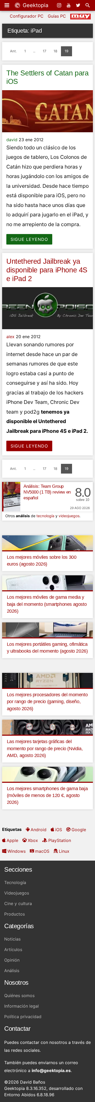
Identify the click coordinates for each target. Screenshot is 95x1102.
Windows (16, 851)
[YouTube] (69, 5)
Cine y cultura (18, 903)
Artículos (13, 949)
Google (79, 829)
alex (10, 336)
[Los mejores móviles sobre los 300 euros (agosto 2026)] (47, 542)
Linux (64, 851)
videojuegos (69, 516)
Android (38, 829)
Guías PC (57, 16)
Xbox (33, 840)
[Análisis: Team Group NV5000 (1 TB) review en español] (11, 496)
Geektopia (34, 5)
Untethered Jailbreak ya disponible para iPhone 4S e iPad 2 (46, 269)
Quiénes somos (19, 995)
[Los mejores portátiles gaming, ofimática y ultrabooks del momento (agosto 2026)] (47, 629)
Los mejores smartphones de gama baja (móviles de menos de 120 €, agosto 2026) (47, 795)
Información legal (21, 1006)
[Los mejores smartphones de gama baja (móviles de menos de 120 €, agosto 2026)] (47, 773)
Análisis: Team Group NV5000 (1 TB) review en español (47, 492)
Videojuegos (16, 893)
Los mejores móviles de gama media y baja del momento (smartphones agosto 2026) (47, 604)
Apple (12, 840)
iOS (58, 829)
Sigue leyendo (29, 239)
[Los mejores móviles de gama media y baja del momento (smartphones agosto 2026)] (47, 582)
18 (55, 51)
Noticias (12, 939)
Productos (14, 914)
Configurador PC (27, 16)
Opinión (12, 960)
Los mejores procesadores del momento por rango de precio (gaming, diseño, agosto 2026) (47, 701)
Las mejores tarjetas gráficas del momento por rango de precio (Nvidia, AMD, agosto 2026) (45, 748)
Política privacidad (22, 1016)
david (11, 139)
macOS (42, 851)
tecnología (45, 516)
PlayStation (59, 840)
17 (44, 51)
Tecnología (15, 882)
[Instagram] (59, 5)
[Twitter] (78, 5)
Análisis (11, 970)
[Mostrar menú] (7, 5)
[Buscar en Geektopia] (88, 5)
